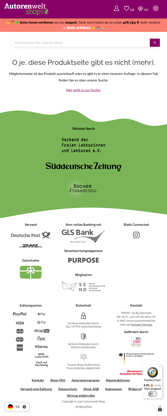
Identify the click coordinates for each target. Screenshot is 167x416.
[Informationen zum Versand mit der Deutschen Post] (30, 237)
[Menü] (160, 367)
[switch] (152, 394)
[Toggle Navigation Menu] (155, 9)
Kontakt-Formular (141, 324)
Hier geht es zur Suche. (83, 90)
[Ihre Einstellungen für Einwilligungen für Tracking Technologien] (160, 409)
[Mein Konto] (116, 9)
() (131, 10)
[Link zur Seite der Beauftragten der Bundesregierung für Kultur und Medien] (136, 367)
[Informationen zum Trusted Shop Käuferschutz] (83, 359)
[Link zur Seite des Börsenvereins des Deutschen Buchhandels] (136, 374)
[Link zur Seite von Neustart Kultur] (136, 346)
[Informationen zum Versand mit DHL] (30, 248)
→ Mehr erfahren (76, 28)
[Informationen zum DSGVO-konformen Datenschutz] (83, 338)
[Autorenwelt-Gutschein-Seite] (31, 278)
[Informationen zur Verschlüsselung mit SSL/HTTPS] (83, 317)
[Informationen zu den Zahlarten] (20, 316)
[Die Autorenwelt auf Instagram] (136, 237)
